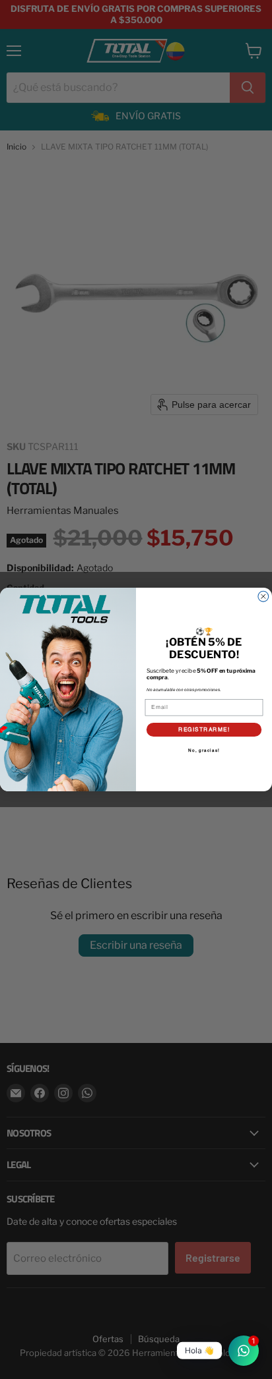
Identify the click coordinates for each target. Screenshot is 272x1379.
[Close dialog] (263, 596)
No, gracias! (203, 750)
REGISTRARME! (204, 729)
